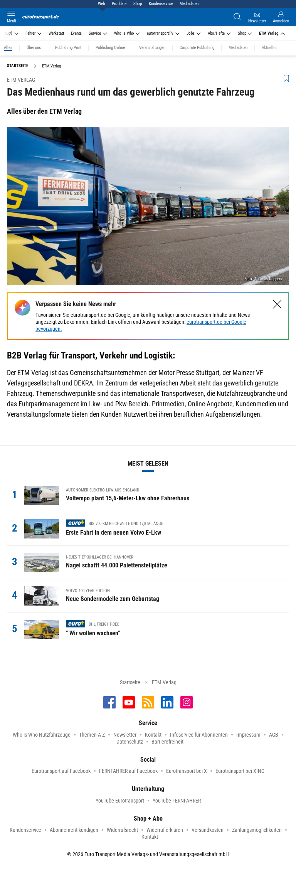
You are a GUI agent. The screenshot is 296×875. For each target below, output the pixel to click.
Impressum (248, 735)
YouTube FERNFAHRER (177, 801)
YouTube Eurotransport (120, 801)
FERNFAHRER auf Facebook (128, 771)
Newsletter (124, 735)
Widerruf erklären (164, 830)
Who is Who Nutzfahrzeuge (42, 735)
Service (95, 33)
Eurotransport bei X (186, 771)
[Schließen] (277, 304)
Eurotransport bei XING (239, 771)
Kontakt (153, 735)
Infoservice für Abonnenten (199, 735)
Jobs (191, 33)
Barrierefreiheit (167, 742)
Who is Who (124, 33)
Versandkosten (208, 830)
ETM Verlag (269, 33)
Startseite (130, 682)
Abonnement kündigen (74, 830)
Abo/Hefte (216, 33)
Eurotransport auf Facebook (61, 771)
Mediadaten (189, 3)
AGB (273, 735)
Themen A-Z (92, 735)
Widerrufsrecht (122, 830)
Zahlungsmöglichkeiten (257, 830)
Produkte (119, 3)
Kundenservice (161, 3)
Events (76, 33)
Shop (137, 3)
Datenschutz (129, 742)
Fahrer (30, 33)
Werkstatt (56, 33)
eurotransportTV (160, 33)
